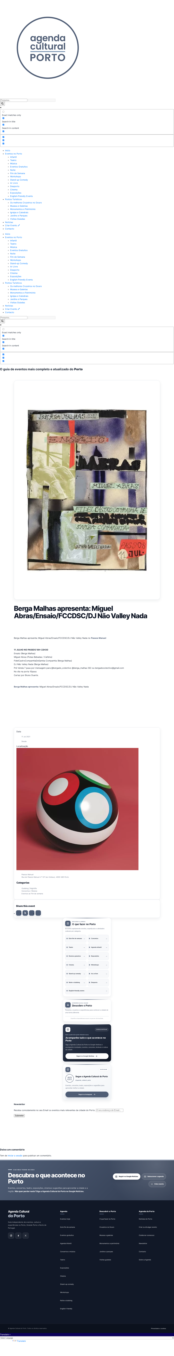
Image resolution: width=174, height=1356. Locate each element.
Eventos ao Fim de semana (32, 894)
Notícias (9, 222)
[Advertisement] (87, 627)
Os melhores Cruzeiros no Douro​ (26, 202)
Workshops (15, 176)
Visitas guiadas (105, 1260)
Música (13, 163)
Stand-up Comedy (19, 180)
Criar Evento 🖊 (12, 225)
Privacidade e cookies (158, 1328)
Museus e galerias (106, 1235)
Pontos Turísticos (13, 199)
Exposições (15, 193)
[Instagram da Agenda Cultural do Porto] (11, 1236)
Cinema (13, 189)
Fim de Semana (17, 173)
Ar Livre (14, 183)
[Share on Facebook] (18, 913)
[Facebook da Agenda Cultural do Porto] (18, 1236)
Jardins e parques (106, 1251)
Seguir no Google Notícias (85, 1056)
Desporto (14, 186)
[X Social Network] (25, 913)
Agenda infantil (65, 1243)
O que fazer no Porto (107, 1219)
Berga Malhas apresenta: (26, 686)
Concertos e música (67, 1251)
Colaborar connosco (146, 1235)
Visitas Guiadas (17, 219)
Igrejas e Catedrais (19, 212)
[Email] (38, 913)
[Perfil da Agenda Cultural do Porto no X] (26, 1236)
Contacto (9, 228)
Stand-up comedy (67, 1284)
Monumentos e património (109, 1243)
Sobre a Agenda (145, 1260)
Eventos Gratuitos (19, 166)
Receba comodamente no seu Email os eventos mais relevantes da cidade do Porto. (55, 1110)
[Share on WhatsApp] (31, 913)
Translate (21, 1341)
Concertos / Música (29, 891)
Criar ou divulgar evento (148, 1227)
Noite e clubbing (66, 1300)
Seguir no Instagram (85, 1094)
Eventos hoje (65, 1219)
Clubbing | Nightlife (29, 888)
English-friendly (66, 1308)
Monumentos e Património (23, 209)
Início (7, 150)
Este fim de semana (67, 1227)
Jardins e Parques (18, 215)
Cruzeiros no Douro (106, 1227)
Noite (12, 170)
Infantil (13, 157)
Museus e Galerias (19, 206)
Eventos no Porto (13, 153)
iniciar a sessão (15, 1155)
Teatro (13, 160)
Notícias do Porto (145, 1219)
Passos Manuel (98, 638)
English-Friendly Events (21, 196)
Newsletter (143, 1243)
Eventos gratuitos (67, 1235)
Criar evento (159, 1184)
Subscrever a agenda (156, 1176)
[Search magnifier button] (2, 104)
